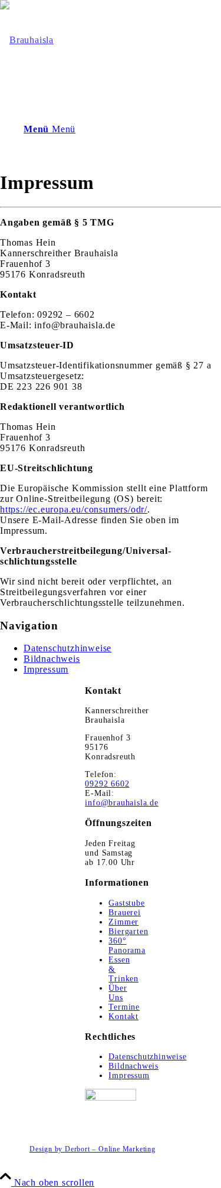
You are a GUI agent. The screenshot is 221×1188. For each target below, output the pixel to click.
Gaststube (126, 903)
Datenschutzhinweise (67, 648)
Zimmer (123, 922)
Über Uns (117, 993)
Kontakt (123, 1016)
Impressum (46, 669)
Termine (124, 1007)
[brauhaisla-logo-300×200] (27, 40)
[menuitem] (122, 1149)
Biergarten (128, 931)
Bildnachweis (52, 659)
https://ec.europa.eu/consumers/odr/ (73, 509)
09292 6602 (107, 783)
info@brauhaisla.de (121, 802)
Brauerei (124, 912)
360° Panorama (126, 945)
